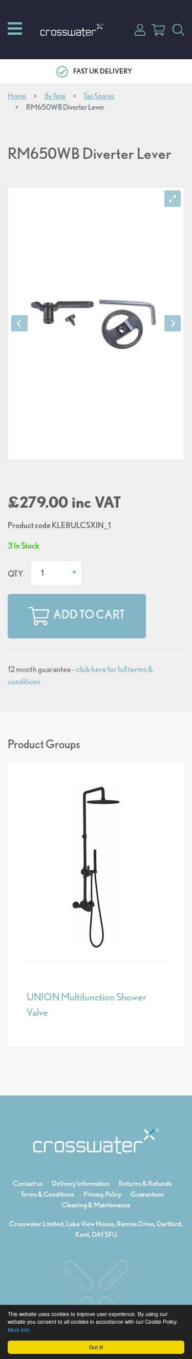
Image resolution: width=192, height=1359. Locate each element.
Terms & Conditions (47, 1194)
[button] (140, 29)
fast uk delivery (102, 71)
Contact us (27, 1183)
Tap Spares (98, 96)
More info (19, 1329)
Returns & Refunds (145, 1183)
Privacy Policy (102, 1194)
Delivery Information (81, 1183)
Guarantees (147, 1194)
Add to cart (89, 614)
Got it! (96, 1347)
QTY (15, 574)
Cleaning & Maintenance (96, 1205)
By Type (55, 96)
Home (17, 96)
